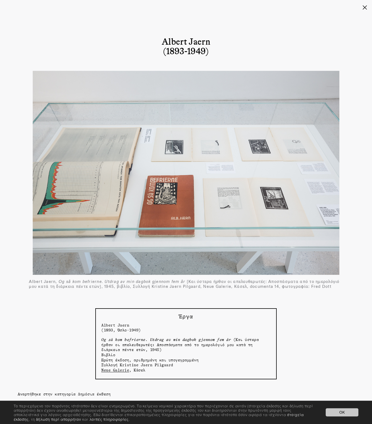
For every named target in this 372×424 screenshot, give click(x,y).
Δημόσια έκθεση (94, 394)
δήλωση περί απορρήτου (58, 419)
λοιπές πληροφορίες (109, 419)
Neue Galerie (115, 370)
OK (342, 412)
